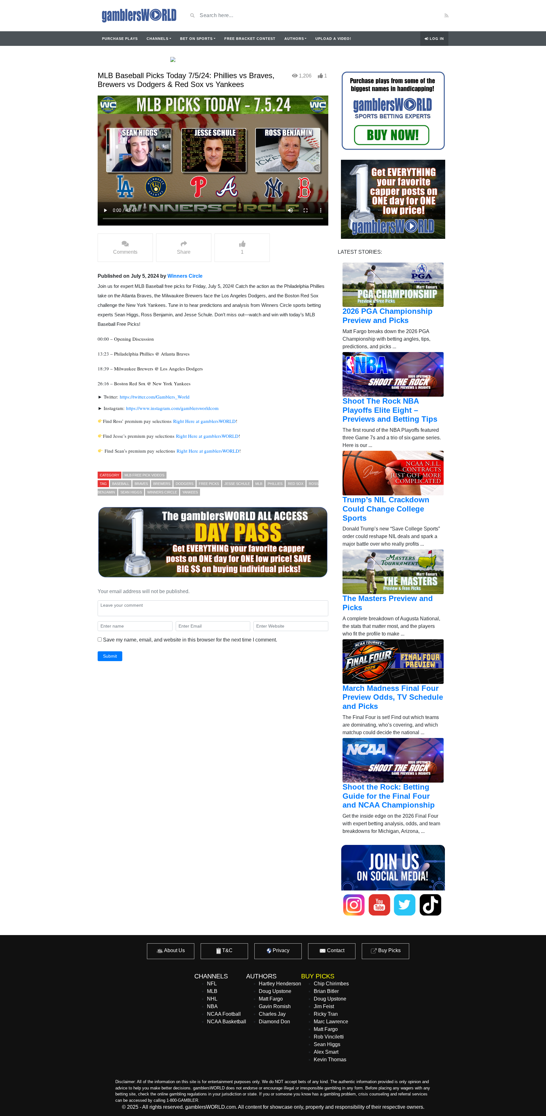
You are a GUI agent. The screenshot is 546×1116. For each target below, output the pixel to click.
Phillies (275, 484)
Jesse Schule (237, 484)
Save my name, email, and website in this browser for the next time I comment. (190, 639)
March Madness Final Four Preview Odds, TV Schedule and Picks (393, 697)
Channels (157, 38)
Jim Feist (324, 1006)
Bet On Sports (196, 38)
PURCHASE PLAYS (120, 38)
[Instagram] (419, 15)
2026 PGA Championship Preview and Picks (388, 316)
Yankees (190, 492)
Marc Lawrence (331, 1021)
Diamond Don (274, 1021)
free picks (209, 484)
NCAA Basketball (226, 1021)
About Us (174, 950)
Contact (335, 950)
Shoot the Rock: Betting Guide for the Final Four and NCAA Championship (389, 796)
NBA (212, 1006)
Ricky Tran (326, 1014)
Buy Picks (389, 950)
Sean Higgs (131, 492)
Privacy (280, 950)
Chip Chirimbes (331, 983)
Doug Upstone (275, 991)
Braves (141, 484)
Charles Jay (272, 1014)
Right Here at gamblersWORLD (204, 421)
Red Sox (295, 484)
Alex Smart (326, 1052)
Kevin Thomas (330, 1059)
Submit (110, 656)
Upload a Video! (333, 38)
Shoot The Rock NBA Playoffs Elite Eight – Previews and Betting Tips (390, 410)
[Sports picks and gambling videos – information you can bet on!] (138, 15)
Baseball (120, 484)
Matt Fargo (271, 998)
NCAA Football (224, 1014)
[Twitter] (410, 15)
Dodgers (184, 484)
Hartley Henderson (280, 983)
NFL (212, 983)
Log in (436, 38)
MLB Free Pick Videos (144, 475)
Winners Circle (185, 276)
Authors (294, 38)
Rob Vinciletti (329, 1036)
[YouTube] (401, 15)
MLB (258, 484)
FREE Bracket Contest (250, 38)
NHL (212, 998)
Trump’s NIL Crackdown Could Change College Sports (386, 508)
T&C (227, 950)
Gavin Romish (275, 1006)
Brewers (161, 484)
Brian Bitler (326, 991)
